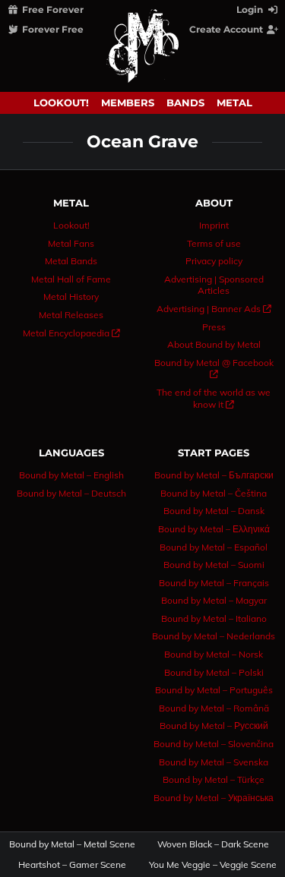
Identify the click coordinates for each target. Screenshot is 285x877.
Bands (185, 102)
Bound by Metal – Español (214, 547)
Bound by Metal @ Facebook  (214, 368)
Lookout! (61, 102)
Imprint (214, 225)
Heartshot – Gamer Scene (72, 864)
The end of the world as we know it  (214, 398)
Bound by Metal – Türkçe (213, 779)
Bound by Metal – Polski (214, 672)
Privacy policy (213, 261)
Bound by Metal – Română (214, 708)
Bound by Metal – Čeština (213, 493)
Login (250, 9)
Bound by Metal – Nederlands (213, 636)
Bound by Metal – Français (214, 582)
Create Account (227, 29)
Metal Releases (71, 314)
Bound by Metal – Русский (214, 725)
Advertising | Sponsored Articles (214, 285)
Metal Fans (71, 243)
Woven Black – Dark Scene (213, 844)
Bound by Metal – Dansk (213, 510)
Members (127, 102)
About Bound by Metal (214, 344)
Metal (234, 102)
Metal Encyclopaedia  (71, 333)
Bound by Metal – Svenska (213, 762)
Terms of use (214, 243)
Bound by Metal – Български (214, 475)
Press (214, 327)
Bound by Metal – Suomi (213, 564)
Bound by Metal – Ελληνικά (214, 529)
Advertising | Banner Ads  (214, 308)
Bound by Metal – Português (214, 690)
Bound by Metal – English (71, 475)
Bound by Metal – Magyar (214, 600)
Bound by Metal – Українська (214, 797)
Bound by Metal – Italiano (214, 618)
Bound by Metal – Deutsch (71, 493)
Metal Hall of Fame (71, 279)
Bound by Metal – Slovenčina (214, 743)
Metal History (71, 296)
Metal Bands (71, 261)
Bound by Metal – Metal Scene (72, 844)
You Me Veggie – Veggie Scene (213, 864)
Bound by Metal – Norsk (213, 654)
